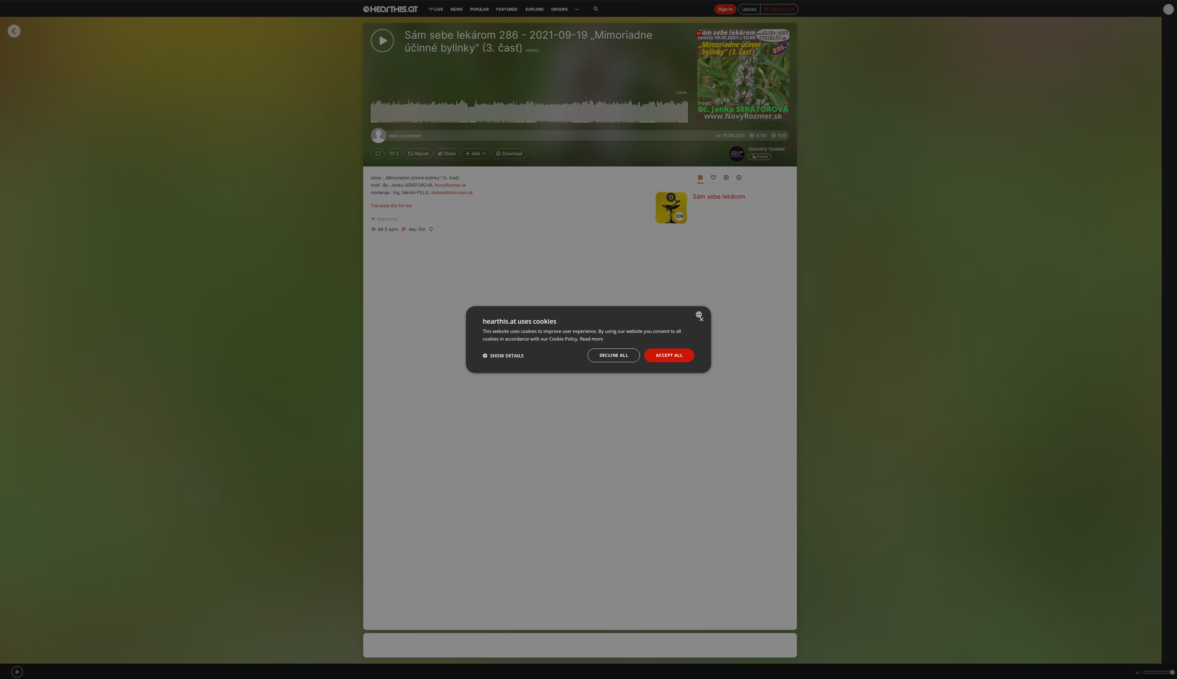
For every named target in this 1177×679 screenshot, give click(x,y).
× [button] (701, 319)
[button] (503, 355)
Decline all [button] (614, 355)
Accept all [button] (669, 355)
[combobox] (699, 314)
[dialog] (588, 339)
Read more (591, 338)
